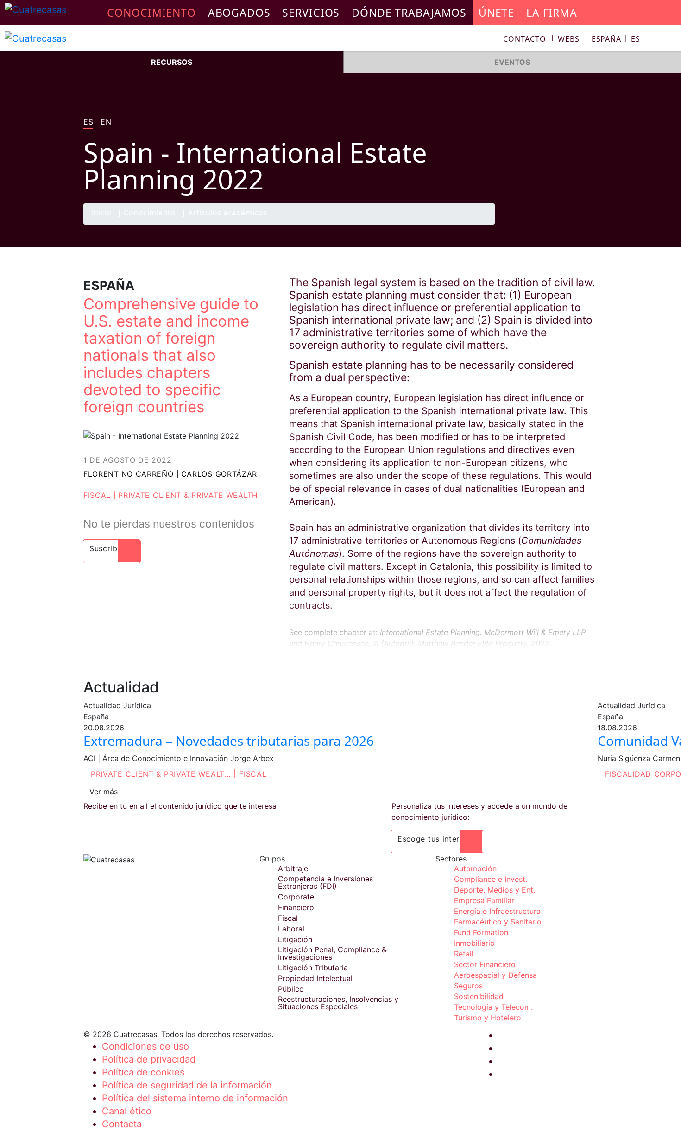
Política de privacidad (148, 1059)
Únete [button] (496, 12)
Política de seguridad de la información (187, 1085)
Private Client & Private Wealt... (161, 774)
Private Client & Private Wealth (188, 495)
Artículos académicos (227, 213)
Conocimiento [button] (151, 12)
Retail (463, 953)
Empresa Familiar (484, 900)
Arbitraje (293, 868)
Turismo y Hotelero (487, 1017)
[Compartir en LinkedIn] (569, 224)
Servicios (311, 12)
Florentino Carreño (128, 473)
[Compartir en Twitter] (551, 224)
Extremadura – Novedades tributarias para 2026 (228, 740)
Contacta (122, 1124)
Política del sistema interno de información (195, 1098)
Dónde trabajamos (409, 12)
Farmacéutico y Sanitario (498, 921)
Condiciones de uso (145, 1046)
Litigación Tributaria (313, 967)
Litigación (295, 939)
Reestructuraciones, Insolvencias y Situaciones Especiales (338, 1002)
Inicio (101, 213)
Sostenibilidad (479, 996)
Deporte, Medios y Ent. (494, 889)
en (106, 122)
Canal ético (126, 1111)
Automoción (475, 868)
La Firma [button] (551, 12)
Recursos (171, 62)
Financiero (296, 907)
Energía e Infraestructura (497, 911)
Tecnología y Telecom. (493, 1007)
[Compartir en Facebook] (533, 224)
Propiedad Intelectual (315, 978)
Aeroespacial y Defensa (495, 975)
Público (291, 989)
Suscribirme (111, 548)
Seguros (468, 985)
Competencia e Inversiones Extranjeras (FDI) (325, 882)
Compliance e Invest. (490, 879)
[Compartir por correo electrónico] (587, 224)
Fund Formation (481, 932)
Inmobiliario (474, 943)
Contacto (524, 39)
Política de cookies (143, 1072)
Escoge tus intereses (437, 838)
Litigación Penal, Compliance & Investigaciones (332, 953)
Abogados (239, 12)
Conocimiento (150, 213)
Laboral (291, 928)
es (88, 122)
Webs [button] (569, 39)
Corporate (296, 896)
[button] (616, 38)
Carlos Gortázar (219, 473)
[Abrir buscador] (669, 40)
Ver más (103, 791)
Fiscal (97, 495)
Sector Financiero (485, 964)
